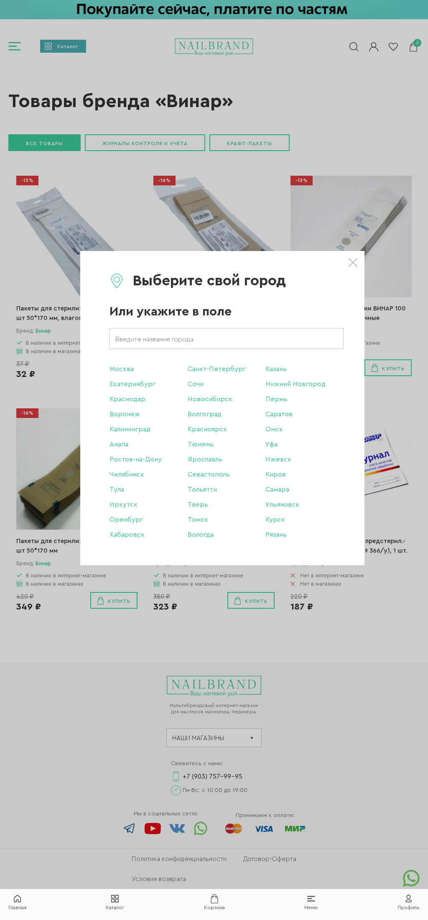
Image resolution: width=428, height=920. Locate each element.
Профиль (408, 907)
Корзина (214, 907)
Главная (17, 907)
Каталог (115, 907)
